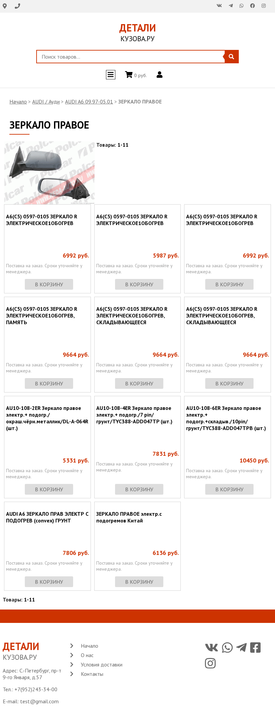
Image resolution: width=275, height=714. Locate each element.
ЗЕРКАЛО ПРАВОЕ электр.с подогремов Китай (129, 517)
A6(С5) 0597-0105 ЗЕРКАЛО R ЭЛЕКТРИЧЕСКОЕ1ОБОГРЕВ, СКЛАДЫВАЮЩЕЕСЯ (131, 315)
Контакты (92, 673)
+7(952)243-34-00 (35, 689)
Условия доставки (101, 664)
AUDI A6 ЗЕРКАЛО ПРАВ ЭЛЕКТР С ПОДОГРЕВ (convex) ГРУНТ (47, 517)
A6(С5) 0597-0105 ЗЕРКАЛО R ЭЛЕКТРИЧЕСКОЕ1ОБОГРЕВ (41, 219)
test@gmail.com (39, 701)
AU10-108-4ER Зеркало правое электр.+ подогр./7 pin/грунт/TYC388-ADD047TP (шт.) (134, 415)
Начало (18, 101)
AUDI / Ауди (46, 101)
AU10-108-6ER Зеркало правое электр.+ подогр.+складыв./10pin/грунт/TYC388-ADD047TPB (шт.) (226, 418)
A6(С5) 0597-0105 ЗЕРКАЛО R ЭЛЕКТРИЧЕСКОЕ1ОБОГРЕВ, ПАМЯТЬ (41, 315)
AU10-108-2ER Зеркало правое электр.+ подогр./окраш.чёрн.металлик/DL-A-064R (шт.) (47, 418)
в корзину (49, 284)
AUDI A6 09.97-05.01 (89, 101)
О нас (87, 655)
